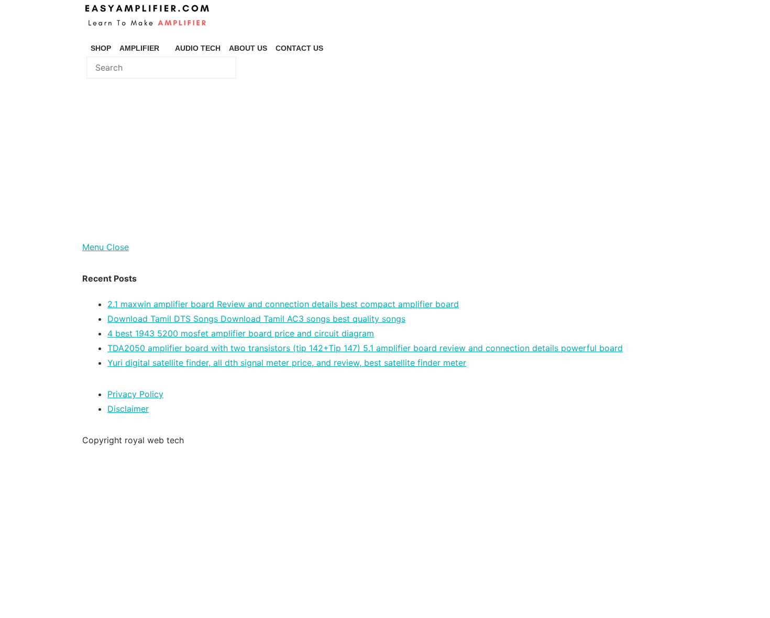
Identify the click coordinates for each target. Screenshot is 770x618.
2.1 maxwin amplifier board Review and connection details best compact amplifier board (283, 304)
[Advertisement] (385, 161)
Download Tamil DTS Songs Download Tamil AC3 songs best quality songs (256, 318)
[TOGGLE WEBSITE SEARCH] (331, 48)
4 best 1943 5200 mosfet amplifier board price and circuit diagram (240, 333)
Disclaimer (128, 408)
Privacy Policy (135, 394)
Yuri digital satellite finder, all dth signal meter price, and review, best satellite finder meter (286, 362)
